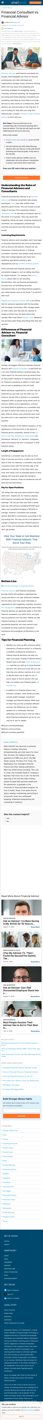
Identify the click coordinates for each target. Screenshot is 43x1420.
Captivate (7, 1265)
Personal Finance (9, 1195)
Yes (7, 818)
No (7, 821)
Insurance (6, 1178)
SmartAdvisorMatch (10, 1278)
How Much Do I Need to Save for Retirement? (21, 1081)
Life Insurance (8, 1187)
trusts (13, 203)
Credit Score (8, 1152)
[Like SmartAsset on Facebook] (5, 1290)
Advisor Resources (10, 1130)
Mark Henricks (10, 742)
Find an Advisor (35, 3)
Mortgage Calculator (11, 1085)
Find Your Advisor (21, 178)
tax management (8, 607)
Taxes (5, 1221)
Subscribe (21, 1116)
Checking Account (10, 1143)
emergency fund (7, 213)
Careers (6, 1244)
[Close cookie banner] (40, 1403)
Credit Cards (8, 1148)
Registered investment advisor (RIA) (15, 301)
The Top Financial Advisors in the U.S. (18, 1076)
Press (6, 1275)
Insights (6, 1174)
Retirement (7, 1208)
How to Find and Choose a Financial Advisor (20, 1072)
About (6, 1259)
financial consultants (20, 369)
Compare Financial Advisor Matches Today (20, 1068)
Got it (21, 1416)
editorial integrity (18, 31)
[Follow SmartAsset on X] (5, 1294)
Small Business (9, 1212)
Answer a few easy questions (17, 140)
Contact (6, 1241)
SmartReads (8, 1262)
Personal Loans (9, 1199)
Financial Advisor (9, 1169)
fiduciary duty (27, 317)
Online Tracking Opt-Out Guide (14, 1323)
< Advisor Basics (6, 8)
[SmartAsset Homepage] (19, 3)
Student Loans (8, 1217)
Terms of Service (9, 1310)
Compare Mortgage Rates (13, 1089)
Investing (6, 1182)
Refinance (7, 1204)
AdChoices (7, 1316)
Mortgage (7, 1191)
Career (5, 1139)
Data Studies (8, 1156)
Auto (5, 1135)
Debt (5, 1161)
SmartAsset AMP (9, 1268)
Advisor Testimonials (11, 1272)
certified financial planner (28, 264)
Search (6, 1255)
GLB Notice (7, 1320)
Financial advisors (8, 73)
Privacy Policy (8, 1313)
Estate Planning (9, 1165)
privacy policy (29, 1410)
